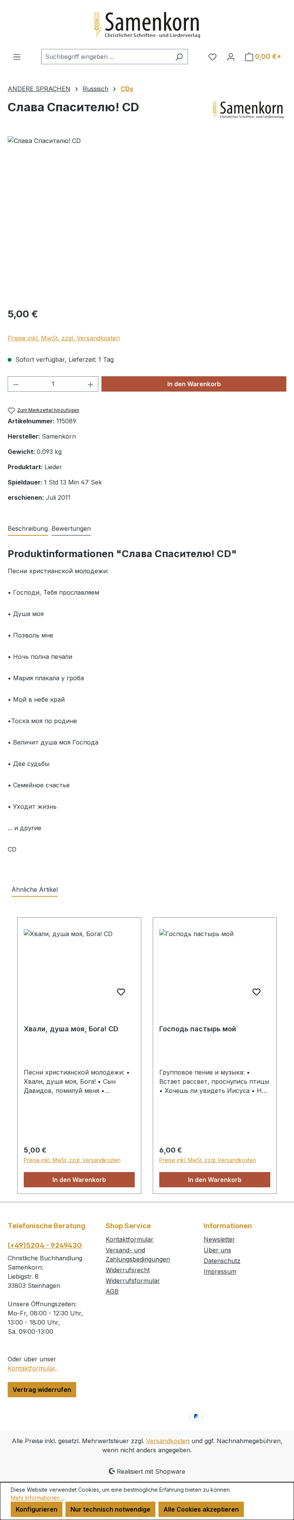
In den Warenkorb (194, 384)
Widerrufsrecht (128, 1270)
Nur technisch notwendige (110, 1509)
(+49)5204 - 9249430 (45, 1245)
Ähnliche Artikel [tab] (34, 889)
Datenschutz (222, 1261)
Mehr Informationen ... (38, 1497)
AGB (112, 1291)
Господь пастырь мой (197, 1029)
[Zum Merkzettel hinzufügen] (121, 992)
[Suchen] (179, 56)
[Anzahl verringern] (16, 384)
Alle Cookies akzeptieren (201, 1509)
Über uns (217, 1250)
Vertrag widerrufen (42, 1389)
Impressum (220, 1271)
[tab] (28, 529)
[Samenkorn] (248, 110)
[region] (147, 218)
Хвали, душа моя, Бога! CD (71, 1029)
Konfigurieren (36, 1509)
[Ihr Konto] (231, 56)
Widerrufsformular (133, 1280)
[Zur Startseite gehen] (147, 24)
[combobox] (105, 56)
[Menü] (17, 56)
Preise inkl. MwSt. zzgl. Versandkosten (64, 338)
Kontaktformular (31, 1368)
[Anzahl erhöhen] (91, 384)
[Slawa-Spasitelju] (147, 218)
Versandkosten (167, 1441)
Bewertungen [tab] (71, 528)
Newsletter (219, 1239)
